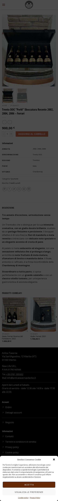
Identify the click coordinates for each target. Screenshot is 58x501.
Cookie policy (23, 498)
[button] (54, 459)
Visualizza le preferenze (29, 492)
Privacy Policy (35, 498)
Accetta (29, 484)
